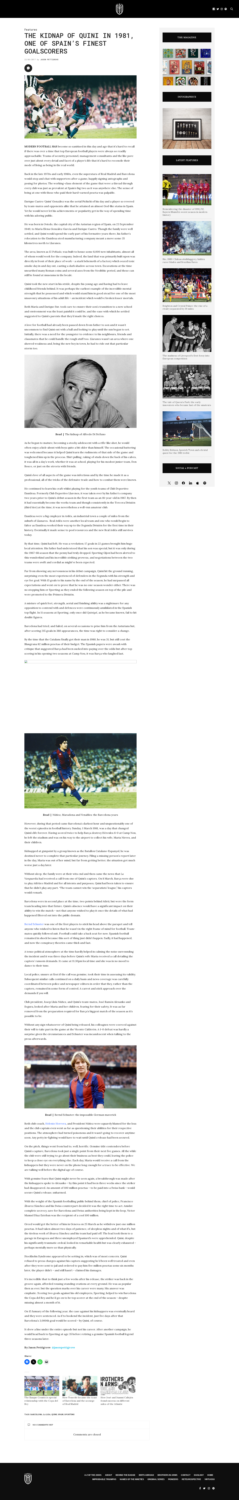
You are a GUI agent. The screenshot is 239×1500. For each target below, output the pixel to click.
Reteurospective (191, 1479)
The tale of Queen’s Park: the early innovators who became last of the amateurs (187, 404)
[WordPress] (197, 483)
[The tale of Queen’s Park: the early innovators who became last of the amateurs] (187, 382)
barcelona (36, 1414)
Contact (185, 1475)
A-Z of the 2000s (92, 1475)
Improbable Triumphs (104, 1479)
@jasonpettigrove (63, 1347)
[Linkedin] (190, 483)
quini (54, 1414)
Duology (199, 1475)
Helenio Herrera (55, 1123)
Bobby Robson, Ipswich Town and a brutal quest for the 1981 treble (185, 451)
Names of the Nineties (132, 1479)
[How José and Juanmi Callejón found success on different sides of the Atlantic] (118, 1386)
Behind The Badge (125, 1475)
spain (60, 1414)
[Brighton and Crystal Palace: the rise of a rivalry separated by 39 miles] (187, 285)
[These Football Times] (119, 9)
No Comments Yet (43, 1425)
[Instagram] (176, 483)
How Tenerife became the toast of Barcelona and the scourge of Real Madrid (79, 1400)
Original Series (156, 1479)
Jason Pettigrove (49, 59)
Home (210, 1475)
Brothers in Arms (167, 1475)
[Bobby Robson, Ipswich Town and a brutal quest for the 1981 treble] (187, 428)
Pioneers (173, 1479)
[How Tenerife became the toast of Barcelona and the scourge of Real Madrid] (79, 1386)
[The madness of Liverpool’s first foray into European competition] (187, 333)
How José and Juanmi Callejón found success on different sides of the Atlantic (117, 1400)
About (108, 1475)
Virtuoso (210, 1479)
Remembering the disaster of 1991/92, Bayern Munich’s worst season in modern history (185, 212)
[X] (169, 483)
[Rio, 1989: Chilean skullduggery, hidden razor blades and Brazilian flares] (187, 238)
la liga (46, 1414)
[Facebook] (183, 483)
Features (30, 29)
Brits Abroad (146, 1475)
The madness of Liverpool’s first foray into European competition (186, 357)
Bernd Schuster (34, 924)
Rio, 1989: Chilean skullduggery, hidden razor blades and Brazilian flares (184, 261)
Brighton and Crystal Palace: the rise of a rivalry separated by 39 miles (185, 307)
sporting (69, 1414)
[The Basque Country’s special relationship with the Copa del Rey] (41, 1386)
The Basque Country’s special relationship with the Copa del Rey (41, 1400)
